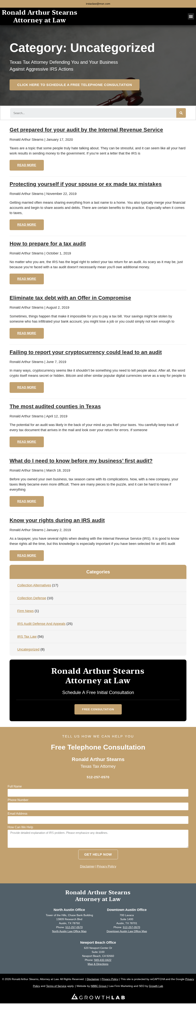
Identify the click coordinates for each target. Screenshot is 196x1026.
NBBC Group (99, 986)
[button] (191, 16)
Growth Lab (156, 986)
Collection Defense (31, 598)
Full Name (15, 786)
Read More (26, 165)
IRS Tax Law (27, 636)
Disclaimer (87, 866)
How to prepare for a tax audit (48, 244)
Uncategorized (28, 649)
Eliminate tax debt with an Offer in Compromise (70, 298)
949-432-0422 (102, 959)
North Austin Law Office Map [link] (69, 931)
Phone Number (18, 800)
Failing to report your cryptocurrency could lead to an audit (86, 352)
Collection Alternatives (34, 585)
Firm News (25, 611)
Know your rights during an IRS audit (57, 520)
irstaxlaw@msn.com (98, 3)
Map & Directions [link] (98, 964)
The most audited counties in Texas (55, 406)
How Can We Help (20, 827)
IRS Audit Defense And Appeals (41, 624)
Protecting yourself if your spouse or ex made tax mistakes (86, 184)
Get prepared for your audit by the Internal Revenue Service (86, 130)
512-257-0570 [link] (74, 927)
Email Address (17, 813)
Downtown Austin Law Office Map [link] (127, 931)
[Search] (181, 113)
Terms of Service (56, 986)
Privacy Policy (106, 866)
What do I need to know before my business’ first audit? (81, 461)
